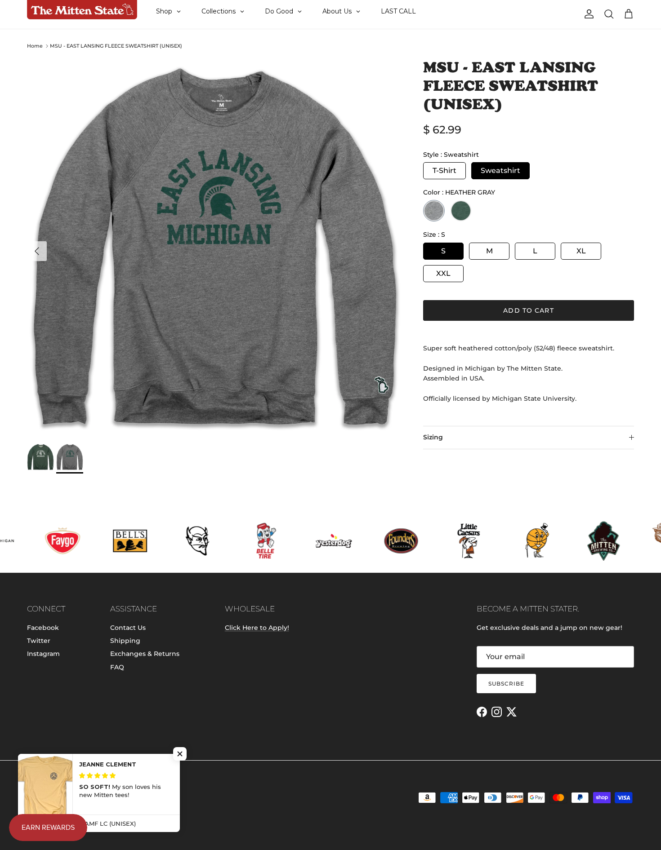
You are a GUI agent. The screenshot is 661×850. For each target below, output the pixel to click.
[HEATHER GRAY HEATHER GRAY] (434, 210)
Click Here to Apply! (257, 628)
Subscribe (506, 683)
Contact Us (128, 628)
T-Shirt (444, 170)
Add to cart (528, 310)
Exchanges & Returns (144, 654)
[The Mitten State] (82, 9)
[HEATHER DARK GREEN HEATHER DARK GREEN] (461, 210)
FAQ (117, 667)
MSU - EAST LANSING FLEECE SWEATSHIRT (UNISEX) (116, 46)
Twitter (38, 641)
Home (35, 46)
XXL (443, 273)
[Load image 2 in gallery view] (215, 246)
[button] (180, 754)
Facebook (43, 628)
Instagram (43, 654)
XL (581, 251)
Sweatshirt (500, 170)
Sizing (433, 437)
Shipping (125, 641)
